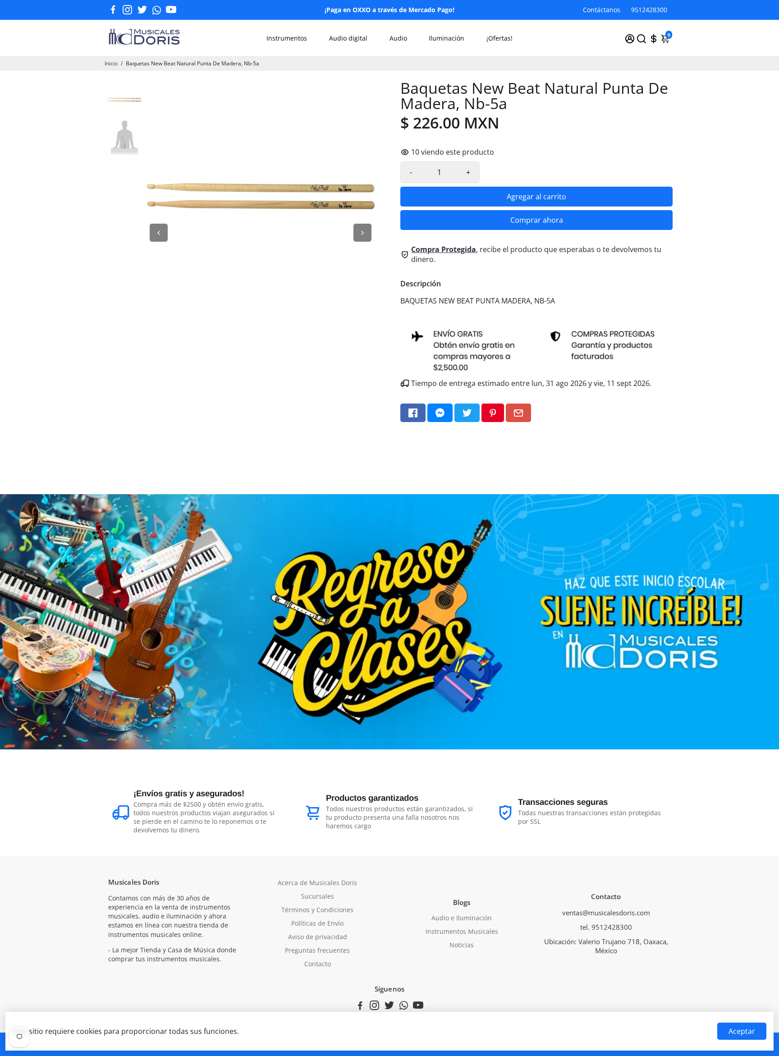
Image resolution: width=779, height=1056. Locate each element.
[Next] (362, 233)
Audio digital (348, 38)
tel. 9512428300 (606, 927)
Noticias (461, 945)
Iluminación (446, 38)
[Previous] (159, 233)
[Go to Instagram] (127, 9)
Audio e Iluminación (461, 918)
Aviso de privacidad (317, 937)
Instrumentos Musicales (462, 931)
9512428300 (649, 9)
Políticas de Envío (317, 923)
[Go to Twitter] (142, 9)
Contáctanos (601, 9)
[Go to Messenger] (440, 413)
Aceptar (742, 1031)
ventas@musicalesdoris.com (606, 912)
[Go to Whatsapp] (156, 9)
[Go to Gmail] (518, 413)
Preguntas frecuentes (317, 950)
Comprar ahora (536, 220)
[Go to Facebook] (113, 9)
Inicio (111, 63)
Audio (398, 38)
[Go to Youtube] (171, 9)
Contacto (317, 964)
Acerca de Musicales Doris (317, 883)
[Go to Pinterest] (492, 413)
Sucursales (317, 896)
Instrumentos (286, 38)
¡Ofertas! (499, 38)
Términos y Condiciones (317, 910)
